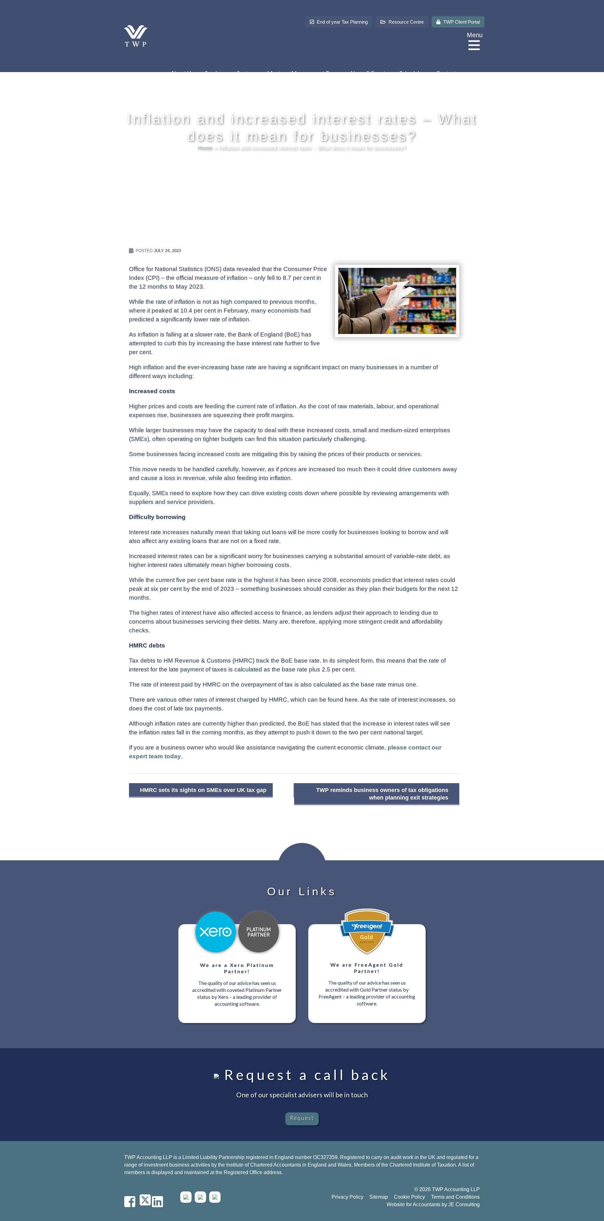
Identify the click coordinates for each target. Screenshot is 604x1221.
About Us (182, 73)
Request (302, 1118)
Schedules (412, 73)
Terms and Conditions (455, 1197)
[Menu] (475, 45)
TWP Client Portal (461, 22)
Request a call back (304, 1074)
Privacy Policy (347, 1197)
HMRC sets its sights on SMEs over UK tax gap (203, 790)
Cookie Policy (409, 1197)
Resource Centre (405, 22)
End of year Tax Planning (342, 22)
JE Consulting (464, 1204)
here (351, 699)
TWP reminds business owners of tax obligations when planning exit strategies (382, 794)
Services (215, 73)
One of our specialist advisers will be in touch (302, 1095)
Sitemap (378, 1197)
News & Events (369, 73)
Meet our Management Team (303, 73)
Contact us (449, 73)
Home (205, 148)
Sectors (246, 73)
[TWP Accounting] (135, 35)
